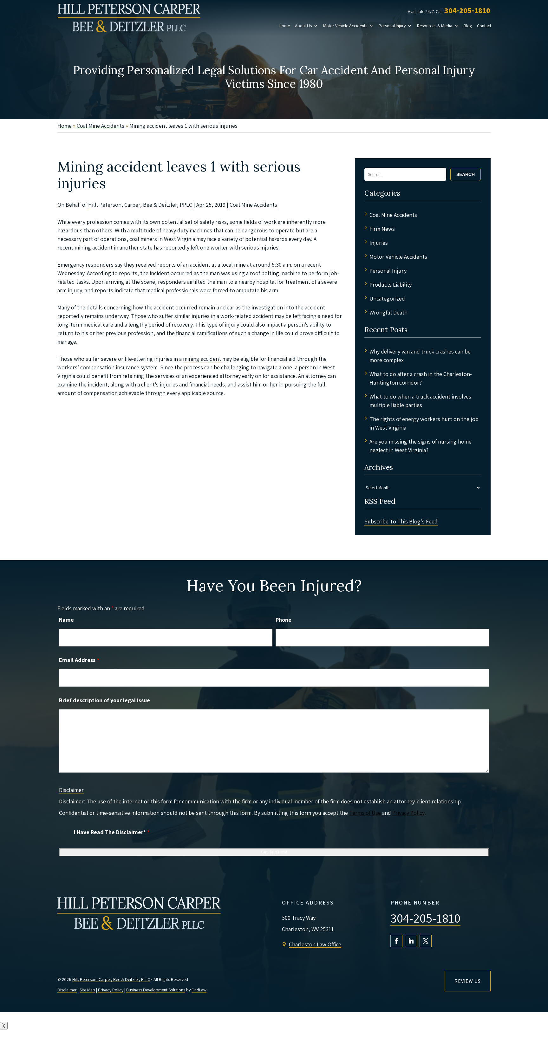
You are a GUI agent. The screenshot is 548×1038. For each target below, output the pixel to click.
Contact (484, 25)
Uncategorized (387, 298)
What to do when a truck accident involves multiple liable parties (420, 401)
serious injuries (259, 247)
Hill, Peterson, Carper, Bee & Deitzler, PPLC (140, 204)
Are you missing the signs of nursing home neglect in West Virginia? (420, 446)
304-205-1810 (467, 10)
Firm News (382, 228)
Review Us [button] (467, 981)
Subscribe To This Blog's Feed (401, 521)
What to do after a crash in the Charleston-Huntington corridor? (420, 378)
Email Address (79, 660)
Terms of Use (365, 812)
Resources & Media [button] (434, 25)
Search (465, 174)
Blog (468, 25)
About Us (303, 25)
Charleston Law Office (315, 944)
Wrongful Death (388, 312)
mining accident (202, 358)
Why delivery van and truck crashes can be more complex (420, 356)
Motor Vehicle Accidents (345, 25)
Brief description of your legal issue (104, 700)
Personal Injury (392, 25)
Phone (283, 619)
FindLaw (199, 990)
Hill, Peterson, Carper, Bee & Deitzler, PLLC (111, 979)
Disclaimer (71, 790)
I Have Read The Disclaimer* (112, 832)
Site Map (87, 990)
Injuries (378, 242)
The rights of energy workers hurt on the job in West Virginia (424, 423)
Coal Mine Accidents (253, 204)
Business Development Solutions (155, 990)
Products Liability (390, 284)
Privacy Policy (408, 812)
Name (66, 619)
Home (284, 25)
